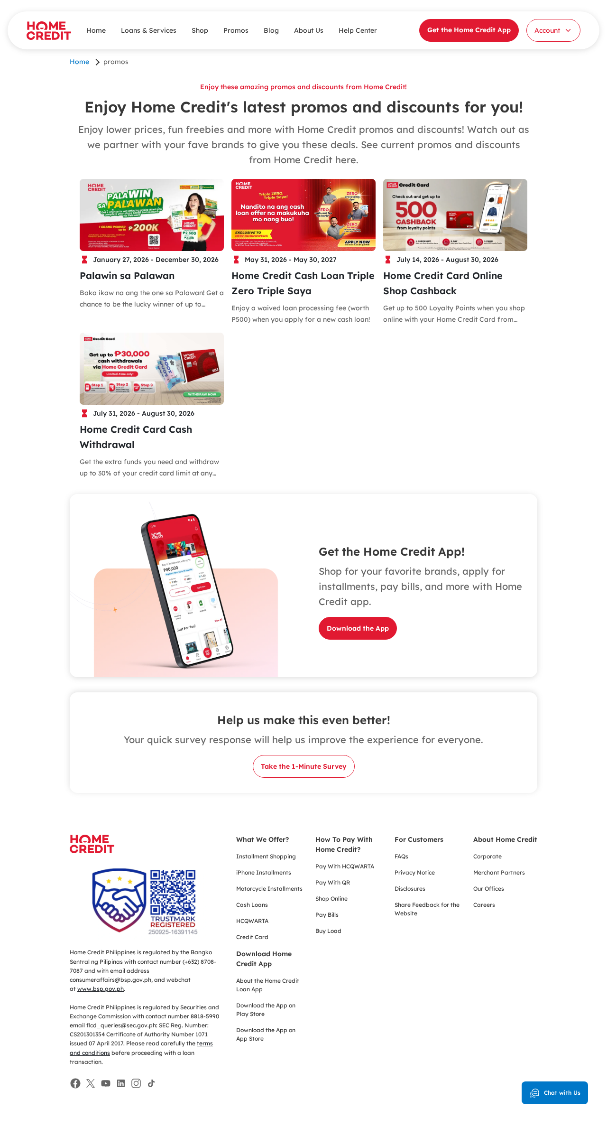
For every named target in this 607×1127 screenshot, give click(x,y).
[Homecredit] (92, 848)
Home (96, 30)
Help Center (358, 30)
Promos (235, 30)
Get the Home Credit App (469, 30)
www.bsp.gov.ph (100, 988)
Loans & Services (148, 30)
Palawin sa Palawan (127, 275)
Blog (271, 30)
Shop (200, 30)
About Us (308, 30)
